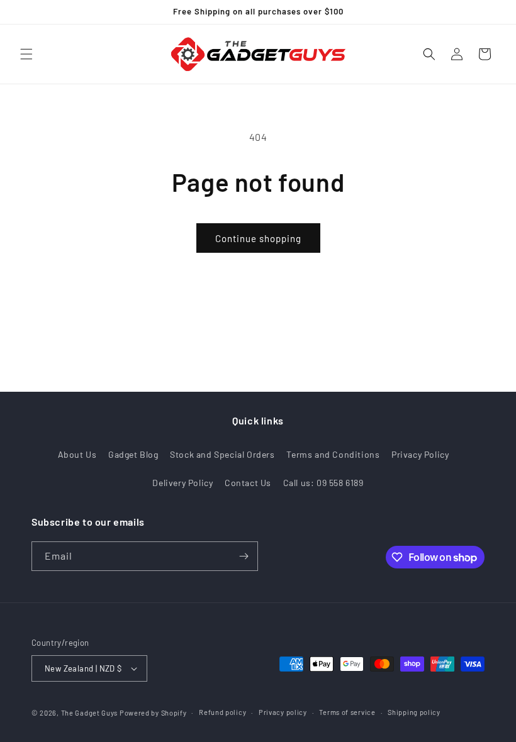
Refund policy (222, 712)
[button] (26, 54)
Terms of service (347, 712)
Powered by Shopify (153, 713)
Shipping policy (414, 712)
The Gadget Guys (89, 713)
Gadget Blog (133, 454)
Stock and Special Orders (222, 454)
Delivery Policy (182, 482)
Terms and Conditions (332, 454)
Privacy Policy (420, 454)
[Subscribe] (243, 556)
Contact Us (248, 482)
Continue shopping (258, 238)
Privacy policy (283, 712)
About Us (77, 454)
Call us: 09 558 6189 (323, 482)
